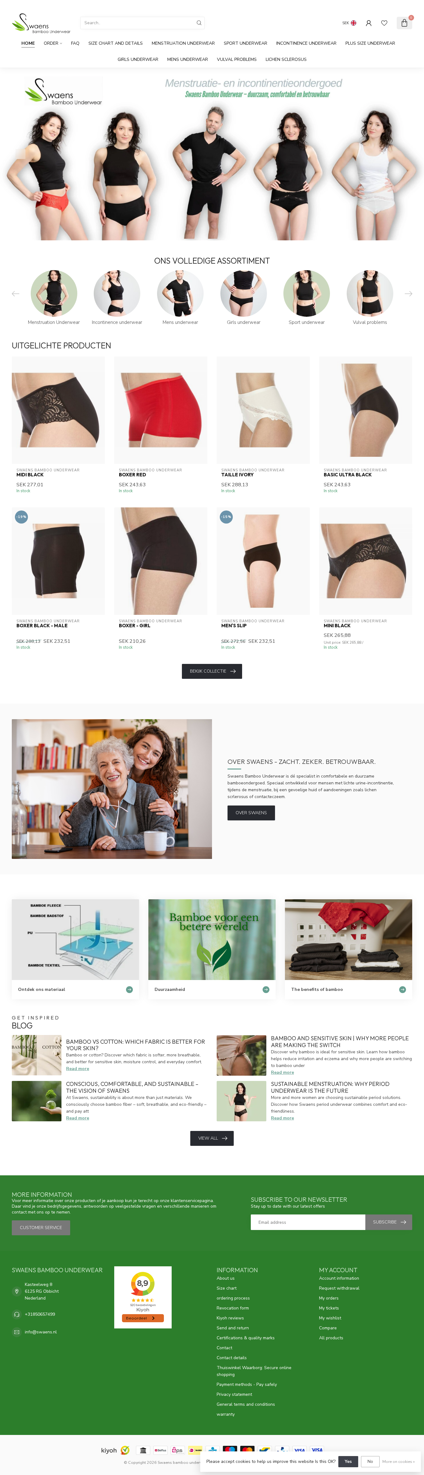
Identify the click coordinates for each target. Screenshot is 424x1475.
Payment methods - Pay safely (247, 1384)
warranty (226, 1414)
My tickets (329, 1308)
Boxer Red (132, 475)
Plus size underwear (370, 43)
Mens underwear (187, 59)
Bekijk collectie (208, 671)
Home (28, 43)
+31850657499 (40, 1314)
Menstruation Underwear (183, 43)
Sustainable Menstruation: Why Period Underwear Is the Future (330, 1087)
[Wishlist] (384, 23)
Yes (348, 1461)
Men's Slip (234, 626)
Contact (224, 1348)
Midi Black (30, 475)
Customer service (395, 5)
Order (51, 43)
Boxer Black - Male (42, 626)
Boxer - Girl (135, 626)
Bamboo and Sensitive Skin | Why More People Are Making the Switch (340, 1042)
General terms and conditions (246, 1404)
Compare (328, 1328)
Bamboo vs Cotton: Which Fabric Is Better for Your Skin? (135, 1045)
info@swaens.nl (41, 1332)
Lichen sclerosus (286, 59)
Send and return (233, 1328)
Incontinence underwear (306, 43)
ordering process (233, 1298)
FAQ (75, 43)
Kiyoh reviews (230, 1318)
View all (208, 1138)
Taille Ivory (237, 475)
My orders (329, 1298)
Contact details (232, 1358)
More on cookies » (398, 1461)
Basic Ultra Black (348, 475)
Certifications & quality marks (246, 1338)
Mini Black (337, 626)
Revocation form (233, 1308)
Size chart (227, 1288)
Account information (339, 1278)
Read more (77, 1069)
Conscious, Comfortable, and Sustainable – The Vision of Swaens (132, 1087)
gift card (365, 5)
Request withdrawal (339, 1288)
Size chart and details (115, 43)
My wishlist (330, 1318)
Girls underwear (138, 59)
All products (331, 1338)
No (370, 1461)
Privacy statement (234, 1394)
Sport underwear (245, 43)
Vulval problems (237, 59)
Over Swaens (251, 813)
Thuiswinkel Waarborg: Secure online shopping (254, 1371)
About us (226, 1278)
